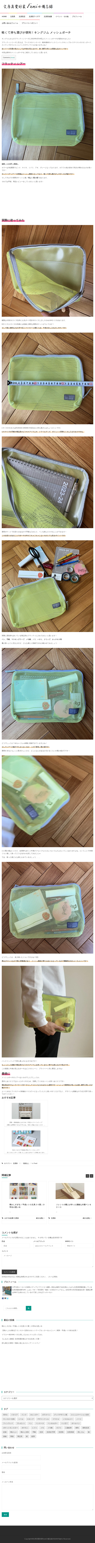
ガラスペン (46, 1415)
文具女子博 (51, 1432)
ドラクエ (56, 1419)
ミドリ (34, 1428)
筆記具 (19, 1436)
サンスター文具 (9, 1419)
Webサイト (69, 1241)
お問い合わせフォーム (10, 23)
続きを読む (40, 1218)
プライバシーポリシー (30, 23)
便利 (77, 1428)
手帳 (34, 1432)
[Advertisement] (47, 200)
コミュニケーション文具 (80, 1415)
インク (24, 1415)
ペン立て (64, 1423)
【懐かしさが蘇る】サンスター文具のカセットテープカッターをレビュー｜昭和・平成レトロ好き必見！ (40, 1330)
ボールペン (76, 1423)
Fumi (35, 1163)
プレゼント (21, 1423)
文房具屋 (70, 1432)
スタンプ (30, 1419)
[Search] (28, 1308)
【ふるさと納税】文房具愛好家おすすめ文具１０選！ (21, 1339)
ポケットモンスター (10, 1428)
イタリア (14, 1415)
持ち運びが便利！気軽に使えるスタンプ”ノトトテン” (21, 1343)
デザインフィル (43, 1419)
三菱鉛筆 (68, 1428)
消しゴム (81, 1432)
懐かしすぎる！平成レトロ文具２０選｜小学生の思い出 (22, 1326)
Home (4, 16)
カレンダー (34, 1415)
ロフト (58, 1428)
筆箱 (12, 1436)
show (12, 57)
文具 (41, 1432)
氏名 (3, 1241)
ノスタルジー (68, 1419)
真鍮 (4, 1436)
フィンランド (8, 1423)
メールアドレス (39, 1241)
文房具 (12, 16)
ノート (78, 1419)
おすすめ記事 (9, 1218)
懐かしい (13, 1432)
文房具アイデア (34, 16)
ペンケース (40, 1423)
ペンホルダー (52, 1423)
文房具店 (22, 16)
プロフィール (77, 16)
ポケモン (25, 1428)
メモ (42, 1428)
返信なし (26, 1163)
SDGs (5, 1415)
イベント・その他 (61, 16)
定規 (4, 1432)
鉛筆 (33, 1436)
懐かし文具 (25, 1432)
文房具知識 (48, 16)
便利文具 (85, 1428)
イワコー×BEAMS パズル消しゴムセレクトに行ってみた (22, 1335)
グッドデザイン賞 (60, 1415)
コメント (5, 1251)
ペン (30, 1423)
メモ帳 (50, 1428)
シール (20, 1419)
